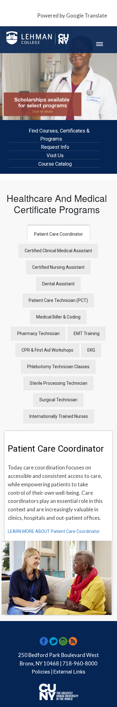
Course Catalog (55, 164)
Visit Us (55, 155)
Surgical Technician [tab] (58, 399)
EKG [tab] (91, 350)
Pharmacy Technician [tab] (38, 333)
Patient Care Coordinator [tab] (58, 234)
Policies (41, 672)
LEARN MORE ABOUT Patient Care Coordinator (54, 531)
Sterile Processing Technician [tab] (58, 383)
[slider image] (58, 73)
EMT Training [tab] (87, 333)
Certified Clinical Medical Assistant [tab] (58, 250)
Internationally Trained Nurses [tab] (58, 416)
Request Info (55, 147)
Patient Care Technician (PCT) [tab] (58, 300)
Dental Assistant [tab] (58, 283)
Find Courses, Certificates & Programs (59, 135)
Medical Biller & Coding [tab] (58, 316)
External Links (69, 672)
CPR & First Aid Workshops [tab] (47, 350)
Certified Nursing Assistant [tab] (58, 267)
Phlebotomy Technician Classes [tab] (58, 366)
